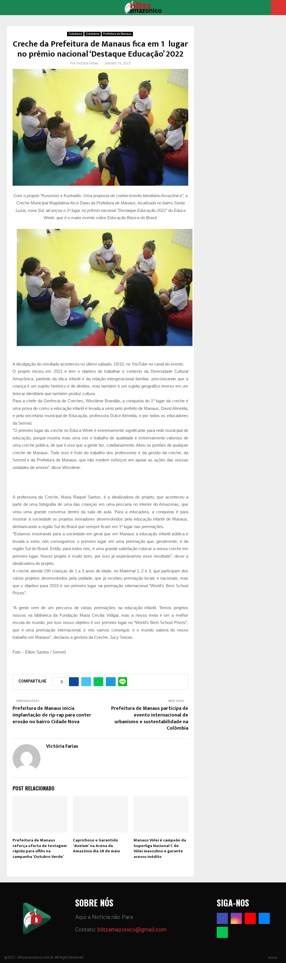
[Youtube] (250, 918)
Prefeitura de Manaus (117, 33)
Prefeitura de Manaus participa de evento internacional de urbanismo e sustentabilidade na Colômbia (149, 718)
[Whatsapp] (222, 932)
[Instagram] (236, 918)
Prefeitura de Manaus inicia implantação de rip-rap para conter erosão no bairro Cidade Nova (52, 715)
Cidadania (75, 33)
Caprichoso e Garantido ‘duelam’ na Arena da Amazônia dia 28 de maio (96, 846)
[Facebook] (222, 918)
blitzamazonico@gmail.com (131, 929)
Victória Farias (87, 63)
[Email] (264, 918)
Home (272, 958)
